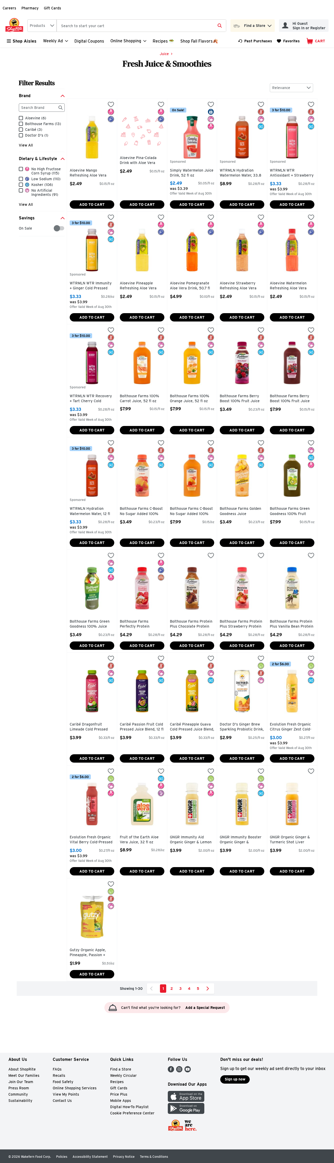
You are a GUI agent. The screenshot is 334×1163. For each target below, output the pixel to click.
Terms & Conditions (154, 1157)
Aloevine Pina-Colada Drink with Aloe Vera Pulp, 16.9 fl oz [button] (142, 161)
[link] (255, 41)
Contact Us (62, 1100)
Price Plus (118, 1094)
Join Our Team (20, 1082)
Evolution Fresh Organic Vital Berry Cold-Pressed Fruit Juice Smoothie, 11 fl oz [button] (92, 840)
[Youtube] (187, 1070)
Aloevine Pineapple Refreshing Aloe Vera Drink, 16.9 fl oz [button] (142, 286)
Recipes (117, 1082)
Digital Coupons (89, 41)
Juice (164, 54)
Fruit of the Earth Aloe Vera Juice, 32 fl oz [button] (142, 840)
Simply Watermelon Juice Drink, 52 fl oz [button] (192, 173)
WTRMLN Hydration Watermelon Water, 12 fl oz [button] (92, 511)
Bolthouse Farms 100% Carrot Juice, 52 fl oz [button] (142, 399)
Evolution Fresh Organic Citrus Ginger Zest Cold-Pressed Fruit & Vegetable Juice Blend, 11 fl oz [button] (292, 727)
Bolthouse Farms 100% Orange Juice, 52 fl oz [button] (192, 399)
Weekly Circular (123, 1075)
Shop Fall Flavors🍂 (199, 41)
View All (26, 145)
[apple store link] (186, 1100)
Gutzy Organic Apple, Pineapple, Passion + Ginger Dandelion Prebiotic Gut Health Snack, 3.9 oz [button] (92, 953)
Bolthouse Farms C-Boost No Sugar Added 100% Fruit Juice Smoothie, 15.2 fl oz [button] (142, 511)
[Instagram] (179, 1070)
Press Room (18, 1088)
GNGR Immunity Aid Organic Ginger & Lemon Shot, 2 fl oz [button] (192, 840)
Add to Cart (92, 204)
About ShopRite (22, 1069)
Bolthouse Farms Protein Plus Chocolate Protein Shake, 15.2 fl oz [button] (192, 624)
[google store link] (186, 1112)
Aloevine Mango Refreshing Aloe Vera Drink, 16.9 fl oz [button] (92, 173)
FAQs (57, 1069)
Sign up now (235, 1079)
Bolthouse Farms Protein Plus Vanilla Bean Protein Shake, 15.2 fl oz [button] (292, 624)
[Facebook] (171, 1070)
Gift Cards (52, 8)
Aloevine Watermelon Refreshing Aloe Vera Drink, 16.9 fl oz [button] (292, 286)
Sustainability (20, 1100)
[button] (269, 24)
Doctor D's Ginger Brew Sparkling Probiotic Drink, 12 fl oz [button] (242, 727)
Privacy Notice (124, 1157)
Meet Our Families (23, 1075)
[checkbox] (21, 228)
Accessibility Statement (90, 1157)
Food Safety (63, 1082)
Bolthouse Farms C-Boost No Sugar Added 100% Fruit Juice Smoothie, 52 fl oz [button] (192, 511)
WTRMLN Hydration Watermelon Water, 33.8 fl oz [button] (242, 173)
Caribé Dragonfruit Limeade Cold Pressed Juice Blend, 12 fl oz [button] (92, 727)
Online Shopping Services (75, 1088)
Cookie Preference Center (132, 1113)
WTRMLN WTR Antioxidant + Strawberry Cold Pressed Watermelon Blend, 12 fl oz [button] (292, 173)
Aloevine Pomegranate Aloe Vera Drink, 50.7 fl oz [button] (192, 286)
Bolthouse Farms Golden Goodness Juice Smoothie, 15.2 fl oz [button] (242, 511)
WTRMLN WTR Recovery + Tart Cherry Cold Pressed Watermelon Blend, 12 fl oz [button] (92, 399)
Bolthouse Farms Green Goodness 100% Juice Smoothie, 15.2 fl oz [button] (92, 624)
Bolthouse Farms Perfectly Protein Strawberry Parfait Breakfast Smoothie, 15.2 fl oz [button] (142, 624)
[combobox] (42, 25)
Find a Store (120, 1069)
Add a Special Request (205, 1008)
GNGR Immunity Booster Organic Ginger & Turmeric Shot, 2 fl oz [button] (242, 840)
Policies (61, 1157)
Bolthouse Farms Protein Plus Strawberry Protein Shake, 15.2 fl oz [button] (242, 624)
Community (18, 1094)
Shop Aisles (25, 41)
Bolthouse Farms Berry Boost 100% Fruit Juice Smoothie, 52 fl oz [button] (292, 399)
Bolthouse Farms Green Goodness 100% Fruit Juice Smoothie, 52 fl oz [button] (292, 511)
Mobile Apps (120, 1100)
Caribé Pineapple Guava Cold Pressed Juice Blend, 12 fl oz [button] (192, 727)
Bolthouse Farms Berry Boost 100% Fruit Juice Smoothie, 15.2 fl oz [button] (242, 399)
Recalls (59, 1075)
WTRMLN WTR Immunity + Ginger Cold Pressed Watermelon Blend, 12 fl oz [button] (92, 286)
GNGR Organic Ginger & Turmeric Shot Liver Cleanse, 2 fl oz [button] (292, 840)
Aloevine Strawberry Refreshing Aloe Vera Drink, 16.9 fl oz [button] (242, 286)
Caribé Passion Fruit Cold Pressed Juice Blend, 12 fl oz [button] (142, 727)
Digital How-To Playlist (129, 1107)
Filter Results (37, 82)
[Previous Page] (152, 988)
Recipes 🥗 (163, 41)
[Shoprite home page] (15, 25)
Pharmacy (30, 8)
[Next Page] (208, 988)
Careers (9, 8)
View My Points (66, 1094)
